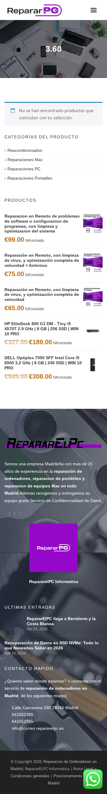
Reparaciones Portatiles (29, 178)
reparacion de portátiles (57, 478)
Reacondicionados (24, 150)
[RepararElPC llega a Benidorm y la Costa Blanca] (14, 618)
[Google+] (12, 513)
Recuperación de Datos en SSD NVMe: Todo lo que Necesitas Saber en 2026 (51, 645)
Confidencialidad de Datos (76, 500)
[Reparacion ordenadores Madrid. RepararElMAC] (36, 10)
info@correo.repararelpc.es (38, 728)
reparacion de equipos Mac (32, 486)
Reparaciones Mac (25, 159)
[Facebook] (6, 513)
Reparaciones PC (23, 168)
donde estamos (49, 681)
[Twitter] (17, 513)
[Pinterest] (23, 513)
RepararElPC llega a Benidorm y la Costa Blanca (61, 621)
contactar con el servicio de (52, 688)
